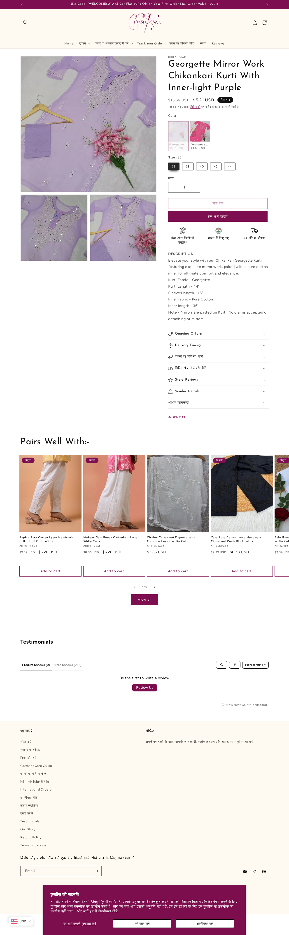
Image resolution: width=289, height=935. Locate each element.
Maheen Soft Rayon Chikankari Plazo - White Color (111, 539)
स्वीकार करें (142, 923)
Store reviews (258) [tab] (68, 665)
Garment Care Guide (36, 766)
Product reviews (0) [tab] (36, 665)
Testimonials (30, 821)
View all (144, 600)
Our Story (27, 829)
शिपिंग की (195, 106)
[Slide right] (154, 587)
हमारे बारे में (26, 813)
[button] (25, 23)
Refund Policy (31, 837)
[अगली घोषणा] (267, 4)
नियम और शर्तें (28, 758)
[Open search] (221, 665)
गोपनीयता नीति (108, 911)
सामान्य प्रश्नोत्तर (30, 750)
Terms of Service (33, 845)
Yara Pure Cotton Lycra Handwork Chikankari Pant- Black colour (236, 539)
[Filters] (234, 665)
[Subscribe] (96, 871)
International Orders (35, 789)
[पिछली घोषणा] (22, 4)
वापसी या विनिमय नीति (33, 774)
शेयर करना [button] (179, 417)
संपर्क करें (25, 742)
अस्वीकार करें (205, 923)
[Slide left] (135, 587)
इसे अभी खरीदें (218, 216)
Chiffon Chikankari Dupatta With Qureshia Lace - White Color (171, 539)
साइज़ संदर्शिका (29, 805)
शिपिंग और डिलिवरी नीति (34, 782)
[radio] (178, 136)
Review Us (144, 687)
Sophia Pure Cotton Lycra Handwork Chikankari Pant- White (46, 539)
